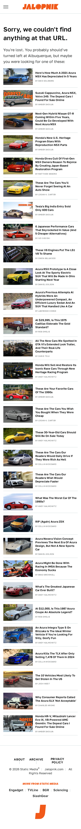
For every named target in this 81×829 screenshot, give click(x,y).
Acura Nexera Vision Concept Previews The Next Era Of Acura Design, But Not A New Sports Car (56, 544)
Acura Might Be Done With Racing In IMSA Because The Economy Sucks (53, 566)
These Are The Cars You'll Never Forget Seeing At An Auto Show (52, 186)
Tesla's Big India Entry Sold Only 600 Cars (53, 208)
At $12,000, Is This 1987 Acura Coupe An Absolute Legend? (55, 610)
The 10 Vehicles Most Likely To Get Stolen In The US (55, 677)
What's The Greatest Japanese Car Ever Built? (55, 588)
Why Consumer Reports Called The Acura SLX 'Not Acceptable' (55, 699)
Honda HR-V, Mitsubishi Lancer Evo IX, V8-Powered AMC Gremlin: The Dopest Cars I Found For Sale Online (55, 721)
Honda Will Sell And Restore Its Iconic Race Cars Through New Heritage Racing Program (55, 368)
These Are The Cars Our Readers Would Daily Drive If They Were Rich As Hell (54, 456)
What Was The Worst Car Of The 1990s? (56, 499)
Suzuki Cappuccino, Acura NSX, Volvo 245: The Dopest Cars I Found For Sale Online (55, 96)
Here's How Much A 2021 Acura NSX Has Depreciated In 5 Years (56, 74)
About (19, 759)
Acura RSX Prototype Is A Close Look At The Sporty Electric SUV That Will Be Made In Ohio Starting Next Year (55, 274)
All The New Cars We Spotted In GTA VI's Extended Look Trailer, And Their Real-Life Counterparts (56, 346)
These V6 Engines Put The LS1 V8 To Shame (55, 252)
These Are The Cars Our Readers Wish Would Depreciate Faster (50, 478)
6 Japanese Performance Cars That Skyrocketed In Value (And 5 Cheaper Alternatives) (55, 230)
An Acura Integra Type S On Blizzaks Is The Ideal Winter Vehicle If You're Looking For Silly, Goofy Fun (53, 633)
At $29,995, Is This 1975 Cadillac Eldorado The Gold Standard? (52, 324)
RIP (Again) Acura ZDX (49, 521)
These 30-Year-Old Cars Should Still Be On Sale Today (55, 434)
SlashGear (40, 796)
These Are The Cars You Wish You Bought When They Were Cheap (54, 412)
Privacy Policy (57, 760)
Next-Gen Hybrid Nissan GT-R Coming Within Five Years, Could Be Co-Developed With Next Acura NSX (54, 119)
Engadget (16, 790)
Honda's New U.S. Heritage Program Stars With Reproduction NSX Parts (53, 141)
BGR (46, 790)
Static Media (29, 769)
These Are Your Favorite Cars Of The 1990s (54, 390)
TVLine (33, 790)
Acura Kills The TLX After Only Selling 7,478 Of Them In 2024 (55, 655)
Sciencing (60, 790)
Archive (36, 759)
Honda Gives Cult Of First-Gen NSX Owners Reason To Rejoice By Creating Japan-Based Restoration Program (56, 164)
